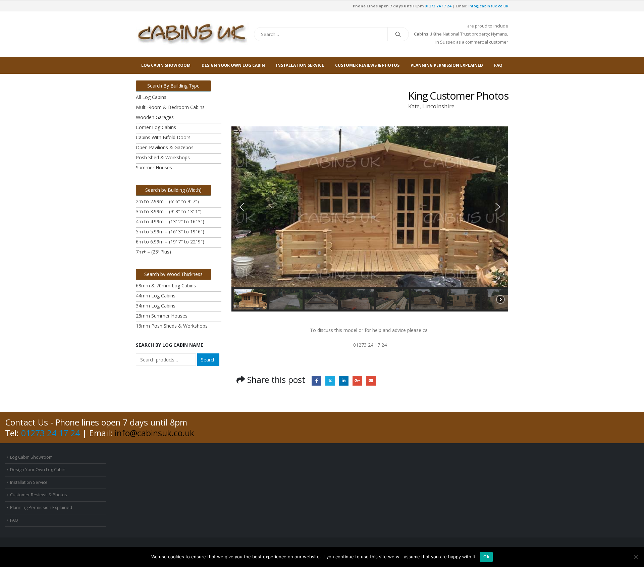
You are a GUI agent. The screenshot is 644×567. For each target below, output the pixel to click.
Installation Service (300, 65)
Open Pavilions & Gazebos (165, 147)
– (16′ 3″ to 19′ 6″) (184, 231)
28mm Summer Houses (161, 316)
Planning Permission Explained (447, 65)
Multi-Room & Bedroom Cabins (170, 107)
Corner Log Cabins (156, 127)
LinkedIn (343, 381)
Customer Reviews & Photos (367, 65)
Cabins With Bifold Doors (163, 137)
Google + (357, 381)
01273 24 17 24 (438, 5)
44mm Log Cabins (155, 295)
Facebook (316, 381)
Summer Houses (154, 167)
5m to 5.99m (150, 231)
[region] (369, 218)
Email (371, 381)
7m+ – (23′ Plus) (153, 251)
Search (208, 359)
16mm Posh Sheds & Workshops (172, 326)
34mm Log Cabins (155, 305)
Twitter (330, 381)
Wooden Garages (155, 117)
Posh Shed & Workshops (163, 157)
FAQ (498, 65)
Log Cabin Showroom (166, 65)
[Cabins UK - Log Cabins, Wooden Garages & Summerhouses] (192, 34)
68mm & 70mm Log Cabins (166, 285)
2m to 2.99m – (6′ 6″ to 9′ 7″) (167, 201)
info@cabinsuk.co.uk (488, 5)
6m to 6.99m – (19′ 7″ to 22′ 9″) (170, 241)
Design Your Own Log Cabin (233, 65)
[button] (241, 207)
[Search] (398, 34)
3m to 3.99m (150, 211)
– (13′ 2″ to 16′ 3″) (184, 221)
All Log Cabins (151, 97)
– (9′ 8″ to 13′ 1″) (183, 211)
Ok (486, 556)
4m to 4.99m (150, 221)
